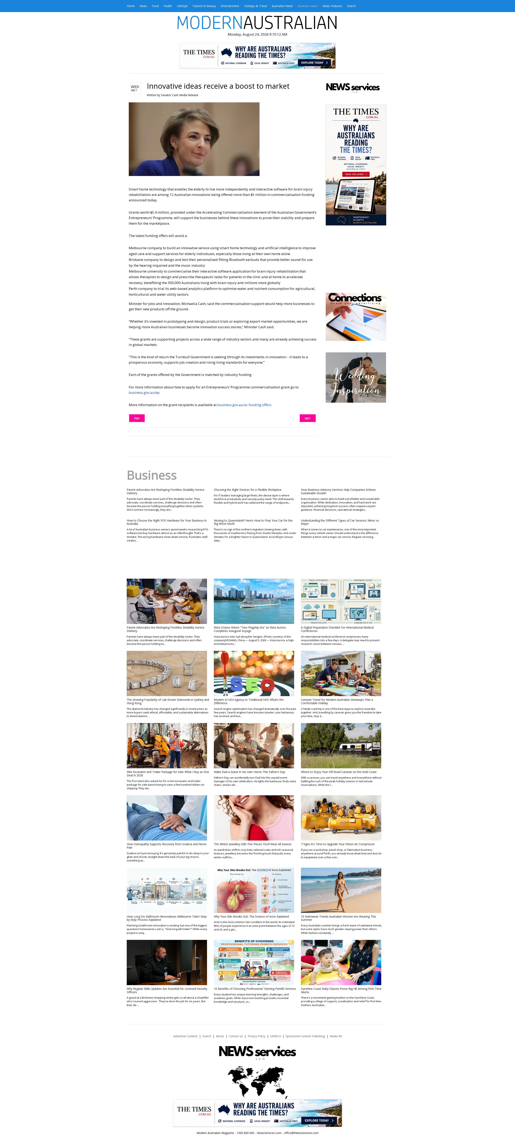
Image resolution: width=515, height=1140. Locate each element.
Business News (308, 6)
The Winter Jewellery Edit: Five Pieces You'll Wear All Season (252, 844)
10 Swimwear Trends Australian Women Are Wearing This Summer (338, 918)
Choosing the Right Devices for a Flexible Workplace (248, 490)
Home (131, 6)
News (143, 6)
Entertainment (230, 6)
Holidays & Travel (255, 6)
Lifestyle (182, 6)
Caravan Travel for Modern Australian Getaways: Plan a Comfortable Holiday (337, 701)
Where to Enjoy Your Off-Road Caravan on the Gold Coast (339, 772)
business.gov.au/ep (144, 392)
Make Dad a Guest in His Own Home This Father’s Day (249, 772)
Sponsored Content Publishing (305, 1036)
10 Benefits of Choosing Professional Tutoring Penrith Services (255, 989)
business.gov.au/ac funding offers (244, 404)
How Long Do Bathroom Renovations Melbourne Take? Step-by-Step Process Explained (167, 918)
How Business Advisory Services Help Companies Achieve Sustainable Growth (338, 491)
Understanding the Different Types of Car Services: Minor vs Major (340, 522)
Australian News (282, 6)
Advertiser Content (185, 1036)
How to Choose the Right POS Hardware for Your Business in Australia (167, 522)
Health (168, 6)
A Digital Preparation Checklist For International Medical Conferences (337, 629)
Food (155, 6)
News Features (332, 6)
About (220, 1036)
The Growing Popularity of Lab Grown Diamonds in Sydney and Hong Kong (168, 701)
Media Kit (336, 1036)
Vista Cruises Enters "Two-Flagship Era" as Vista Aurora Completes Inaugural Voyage (250, 629)
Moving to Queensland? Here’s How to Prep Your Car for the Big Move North (253, 522)
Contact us (236, 1036)
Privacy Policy (256, 1036)
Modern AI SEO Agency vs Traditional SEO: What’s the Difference (249, 701)
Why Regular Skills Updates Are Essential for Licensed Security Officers (167, 990)
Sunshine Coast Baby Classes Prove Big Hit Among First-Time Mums (341, 990)
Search (351, 6)
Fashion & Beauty (204, 6)
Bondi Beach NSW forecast (355, 281)
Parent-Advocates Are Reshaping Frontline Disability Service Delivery (165, 491)
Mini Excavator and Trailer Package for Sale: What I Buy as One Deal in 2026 (168, 773)
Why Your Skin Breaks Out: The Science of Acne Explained (251, 916)
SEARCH (275, 1036)
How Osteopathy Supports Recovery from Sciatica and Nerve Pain (166, 845)
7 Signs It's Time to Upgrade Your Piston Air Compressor (338, 844)
